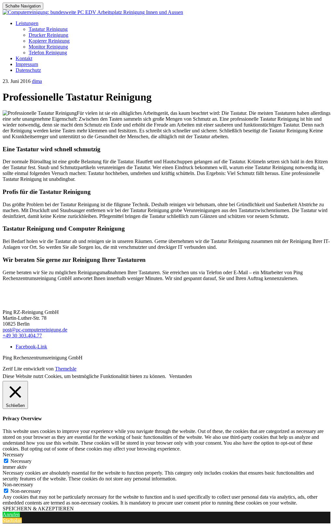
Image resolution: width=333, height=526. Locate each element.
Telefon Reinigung (48, 52)
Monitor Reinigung (48, 46)
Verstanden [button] (180, 376)
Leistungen (27, 23)
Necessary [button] (13, 454)
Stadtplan (12, 520)
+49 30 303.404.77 (22, 335)
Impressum (27, 64)
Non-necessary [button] (18, 484)
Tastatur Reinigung (48, 29)
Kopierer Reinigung (49, 41)
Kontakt (24, 58)
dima (37, 81)
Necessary (21, 461)
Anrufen (11, 514)
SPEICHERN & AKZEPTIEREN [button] (38, 508)
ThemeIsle (65, 368)
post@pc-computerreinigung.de (35, 329)
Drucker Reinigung (48, 35)
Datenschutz (28, 70)
